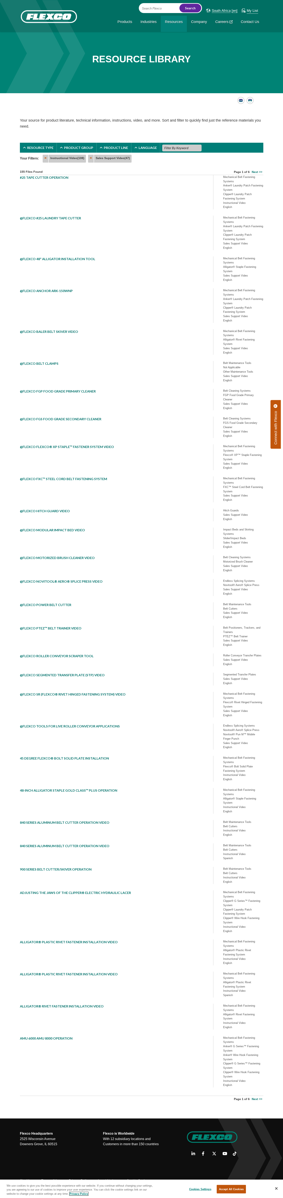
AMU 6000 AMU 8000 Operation (46, 1038)
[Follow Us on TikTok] (236, 1154)
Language (148, 148)
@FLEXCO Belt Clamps (39, 363)
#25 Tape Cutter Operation (44, 177)
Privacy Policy (79, 1193)
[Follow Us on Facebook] (205, 1154)
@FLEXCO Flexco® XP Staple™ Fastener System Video (67, 447)
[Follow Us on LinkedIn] (195, 1154)
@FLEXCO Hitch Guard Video (45, 511)
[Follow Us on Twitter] (215, 1154)
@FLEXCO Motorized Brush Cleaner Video (57, 558)
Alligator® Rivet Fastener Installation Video (62, 1006)
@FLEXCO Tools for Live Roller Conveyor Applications (70, 726)
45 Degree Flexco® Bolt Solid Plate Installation (64, 758)
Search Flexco (152, 8)
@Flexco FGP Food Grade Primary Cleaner (58, 391)
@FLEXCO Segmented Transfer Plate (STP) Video (62, 675)
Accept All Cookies (231, 1189)
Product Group (78, 148)
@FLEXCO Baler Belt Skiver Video (49, 331)
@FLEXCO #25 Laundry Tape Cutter (50, 218)
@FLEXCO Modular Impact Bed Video (52, 530)
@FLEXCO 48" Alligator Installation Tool (57, 259)
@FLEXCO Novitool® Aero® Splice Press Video (61, 581)
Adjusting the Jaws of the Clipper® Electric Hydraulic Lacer (75, 893)
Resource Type (40, 148)
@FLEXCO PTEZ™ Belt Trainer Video (50, 628)
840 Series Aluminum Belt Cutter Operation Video (64, 822)
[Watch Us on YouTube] (226, 1154)
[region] (141, 1189)
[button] (218, 10)
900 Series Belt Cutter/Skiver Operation (56, 869)
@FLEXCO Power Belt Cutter (45, 605)
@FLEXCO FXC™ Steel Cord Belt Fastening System (63, 479)
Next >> (257, 172)
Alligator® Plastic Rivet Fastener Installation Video (69, 942)
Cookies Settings (200, 1189)
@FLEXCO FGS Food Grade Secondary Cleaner (60, 419)
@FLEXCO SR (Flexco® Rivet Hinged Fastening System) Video (73, 694)
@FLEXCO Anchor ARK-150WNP (46, 291)
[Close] (276, 1188)
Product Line (116, 148)
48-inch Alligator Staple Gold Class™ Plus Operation (68, 790)
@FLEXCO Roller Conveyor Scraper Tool (57, 656)
